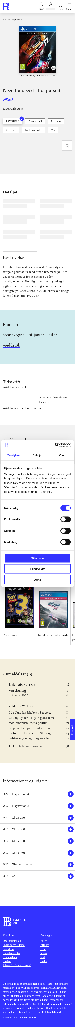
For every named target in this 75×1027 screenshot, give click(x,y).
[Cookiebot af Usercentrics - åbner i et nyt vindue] (55, 445)
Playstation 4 (12, 121)
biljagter (36, 334)
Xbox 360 (11, 130)
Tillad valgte (37, 568)
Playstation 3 (35, 121)
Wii (53, 130)
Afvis (37, 579)
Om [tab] (61, 455)
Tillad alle (37, 558)
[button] (37, 794)
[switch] (65, 519)
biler (52, 334)
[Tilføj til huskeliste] (67, 145)
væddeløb (11, 345)
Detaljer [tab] (38, 455)
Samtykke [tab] (13, 455)
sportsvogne (13, 334)
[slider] (37, 53)
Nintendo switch (33, 130)
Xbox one (56, 121)
